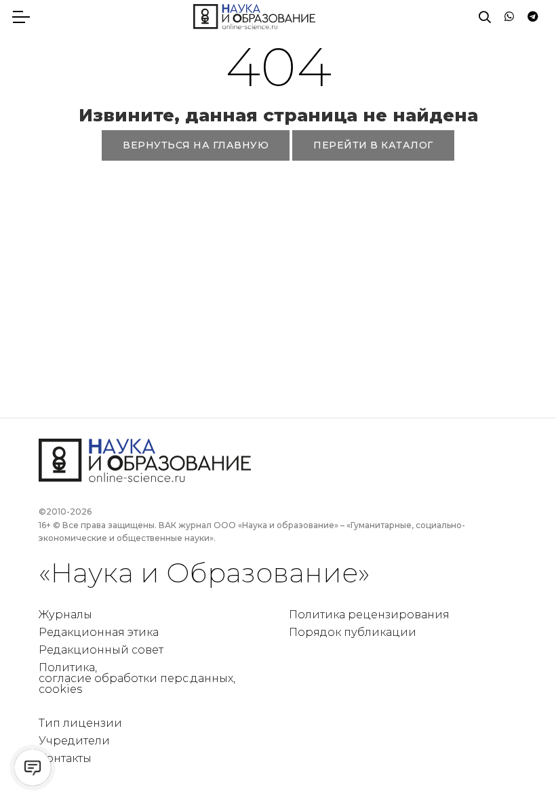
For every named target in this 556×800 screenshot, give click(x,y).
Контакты (65, 758)
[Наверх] (518, 762)
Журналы (65, 614)
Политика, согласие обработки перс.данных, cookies (137, 678)
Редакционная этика (99, 632)
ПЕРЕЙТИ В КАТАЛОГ (373, 145)
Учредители (74, 740)
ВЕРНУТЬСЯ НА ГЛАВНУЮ (196, 145)
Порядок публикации (352, 632)
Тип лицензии (80, 723)
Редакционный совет (101, 649)
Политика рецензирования (369, 614)
